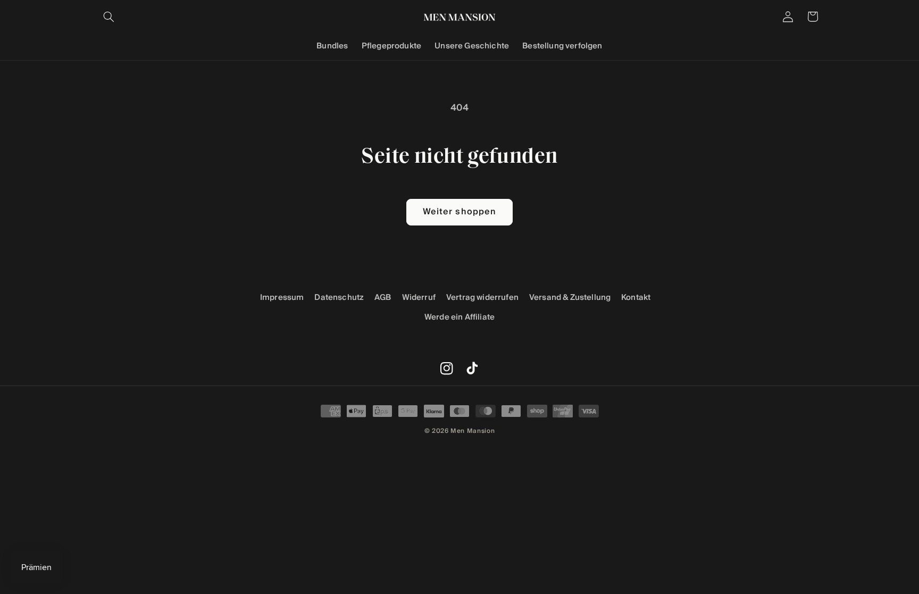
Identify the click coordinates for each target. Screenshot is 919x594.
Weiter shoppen (459, 212)
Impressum (282, 297)
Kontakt (635, 297)
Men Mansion (472, 430)
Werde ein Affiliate (459, 317)
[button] (109, 16)
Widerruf (419, 297)
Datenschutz (339, 297)
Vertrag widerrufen (482, 297)
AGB (382, 297)
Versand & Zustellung (570, 297)
